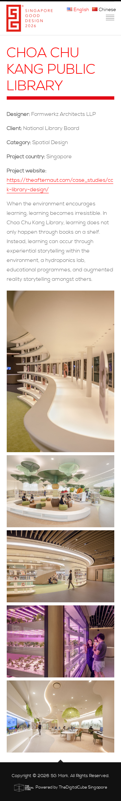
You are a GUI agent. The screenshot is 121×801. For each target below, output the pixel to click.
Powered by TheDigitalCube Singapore (71, 787)
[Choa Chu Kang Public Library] (60, 371)
